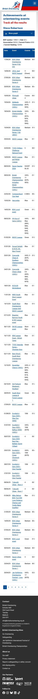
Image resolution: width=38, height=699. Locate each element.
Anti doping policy (8, 665)
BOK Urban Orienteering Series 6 (16, 80)
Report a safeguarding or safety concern (16, 662)
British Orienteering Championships (14, 646)
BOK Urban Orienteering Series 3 (16, 532)
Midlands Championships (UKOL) (17, 104)
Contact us (6, 668)
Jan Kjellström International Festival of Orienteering (15, 642)
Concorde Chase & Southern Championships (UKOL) (17, 260)
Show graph (13, 33)
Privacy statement (8, 659)
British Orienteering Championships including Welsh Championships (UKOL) (17, 182)
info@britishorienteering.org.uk (13, 621)
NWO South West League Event (16, 297)
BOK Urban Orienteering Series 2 (16, 550)
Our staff (5, 655)
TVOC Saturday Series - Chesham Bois (17, 347)
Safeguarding (7, 637)
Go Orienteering (8, 634)
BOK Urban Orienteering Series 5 (16, 89)
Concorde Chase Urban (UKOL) (16, 271)
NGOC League (17, 139)
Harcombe (16, 201)
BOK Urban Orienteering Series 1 (16, 566)
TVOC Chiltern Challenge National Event (17, 150)
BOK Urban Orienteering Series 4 (16, 523)
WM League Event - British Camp (17, 338)
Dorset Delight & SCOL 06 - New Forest (17, 248)
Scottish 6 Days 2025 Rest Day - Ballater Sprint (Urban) (17, 441)
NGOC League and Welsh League (17, 159)
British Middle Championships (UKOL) (17, 113)
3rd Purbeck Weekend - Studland (16, 386)
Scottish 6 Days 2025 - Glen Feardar (16, 466)
